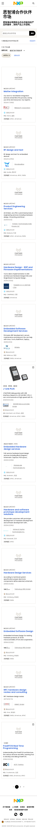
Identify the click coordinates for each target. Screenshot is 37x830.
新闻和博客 (30, 807)
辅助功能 (24, 819)
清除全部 (17, 55)
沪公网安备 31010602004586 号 (13, 822)
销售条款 (18, 819)
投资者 (22, 807)
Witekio (17, 347)
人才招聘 (15, 807)
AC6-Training (18, 765)
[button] (24, 787)
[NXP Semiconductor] (18, 3)
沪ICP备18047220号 (29, 822)
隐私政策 (6, 819)
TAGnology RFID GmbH (22, 589)
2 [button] (20, 787)
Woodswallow (19, 164)
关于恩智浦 (6, 807)
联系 (10, 810)
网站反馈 (30, 819)
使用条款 (12, 819)
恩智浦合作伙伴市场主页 (10, 41)
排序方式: (5, 50)
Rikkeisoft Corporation (22, 108)
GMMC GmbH (19, 704)
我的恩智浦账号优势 (21, 810)
